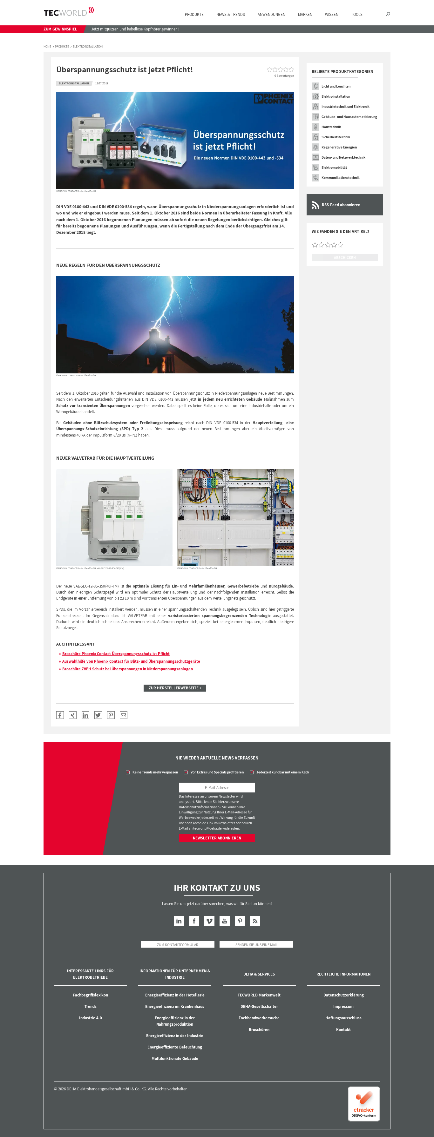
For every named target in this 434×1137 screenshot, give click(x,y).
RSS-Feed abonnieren (341, 204)
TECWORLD (69, 11)
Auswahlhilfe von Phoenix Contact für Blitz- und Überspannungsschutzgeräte (131, 661)
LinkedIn (179, 921)
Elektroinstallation (88, 46)
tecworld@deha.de (207, 828)
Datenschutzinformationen (199, 807)
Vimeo (209, 921)
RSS (255, 921)
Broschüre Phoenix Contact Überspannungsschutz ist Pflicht (116, 653)
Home (47, 46)
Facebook (194, 921)
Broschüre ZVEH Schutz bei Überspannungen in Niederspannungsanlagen (127, 669)
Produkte (62, 46)
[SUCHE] (387, 14)
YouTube (225, 921)
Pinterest (240, 921)
